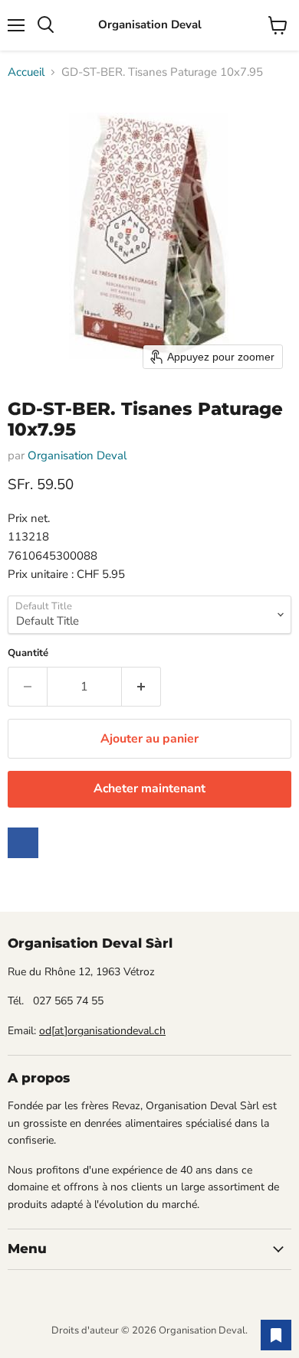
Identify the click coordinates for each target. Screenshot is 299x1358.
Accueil (26, 72)
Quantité (28, 653)
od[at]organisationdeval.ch (102, 1030)
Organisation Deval (77, 455)
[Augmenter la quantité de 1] (141, 687)
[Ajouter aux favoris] (23, 843)
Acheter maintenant (149, 788)
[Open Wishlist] (276, 1335)
